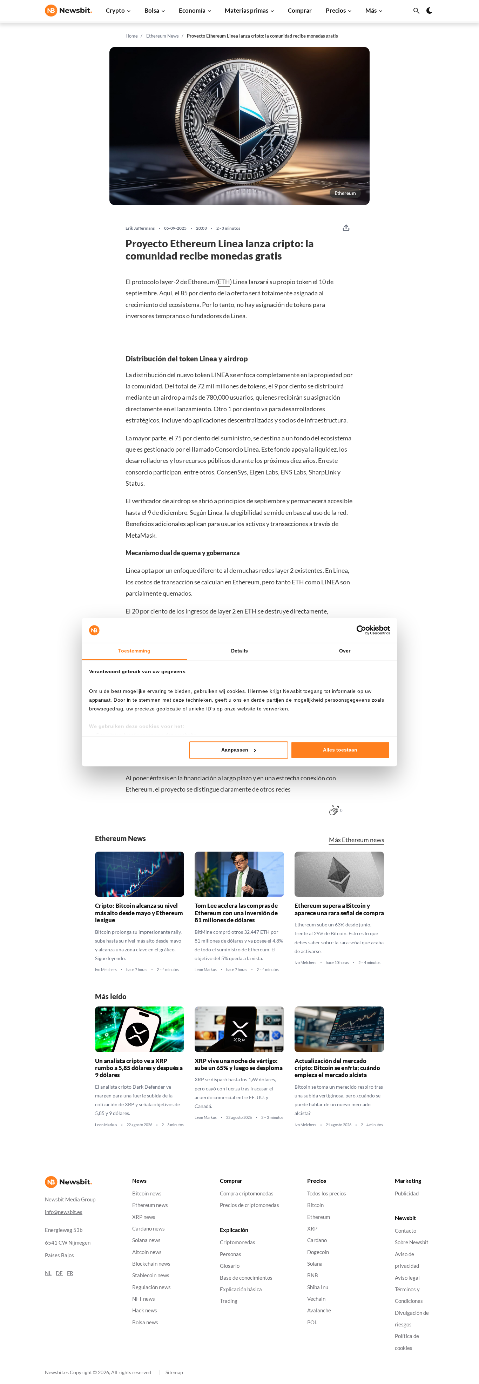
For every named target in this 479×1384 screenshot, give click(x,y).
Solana (315, 1263)
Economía (192, 10)
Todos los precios (326, 1193)
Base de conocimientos (246, 1277)
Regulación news (151, 1287)
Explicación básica (241, 1289)
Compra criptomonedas (247, 1193)
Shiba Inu (317, 1287)
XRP (312, 1228)
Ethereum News (162, 36)
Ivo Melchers (106, 970)
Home (132, 36)
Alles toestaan (340, 750)
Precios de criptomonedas (249, 1205)
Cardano (317, 1240)
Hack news (144, 1310)
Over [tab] (344, 651)
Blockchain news (151, 1263)
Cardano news (148, 1228)
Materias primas (246, 10)
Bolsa (151, 10)
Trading (228, 1301)
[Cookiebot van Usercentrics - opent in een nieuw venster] (359, 630)
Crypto (115, 10)
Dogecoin (318, 1252)
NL (48, 1273)
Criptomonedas (237, 1242)
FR (70, 1273)
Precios (336, 10)
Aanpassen (234, 750)
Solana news (146, 1240)
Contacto (405, 1231)
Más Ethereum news (356, 840)
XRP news (143, 1217)
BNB (312, 1275)
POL (312, 1322)
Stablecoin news (150, 1275)
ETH (224, 282)
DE (59, 1273)
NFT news (143, 1298)
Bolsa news (145, 1322)
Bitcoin (315, 1205)
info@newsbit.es (63, 1212)
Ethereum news (150, 1205)
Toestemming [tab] (134, 651)
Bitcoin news (147, 1193)
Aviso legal (407, 1277)
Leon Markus (206, 970)
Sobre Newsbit (412, 1242)
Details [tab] (239, 651)
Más (371, 10)
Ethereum (345, 193)
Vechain (316, 1298)
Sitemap (174, 1372)
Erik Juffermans (140, 228)
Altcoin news (147, 1252)
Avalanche (319, 1310)
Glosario (230, 1266)
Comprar (300, 10)
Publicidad (407, 1193)
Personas (230, 1254)
